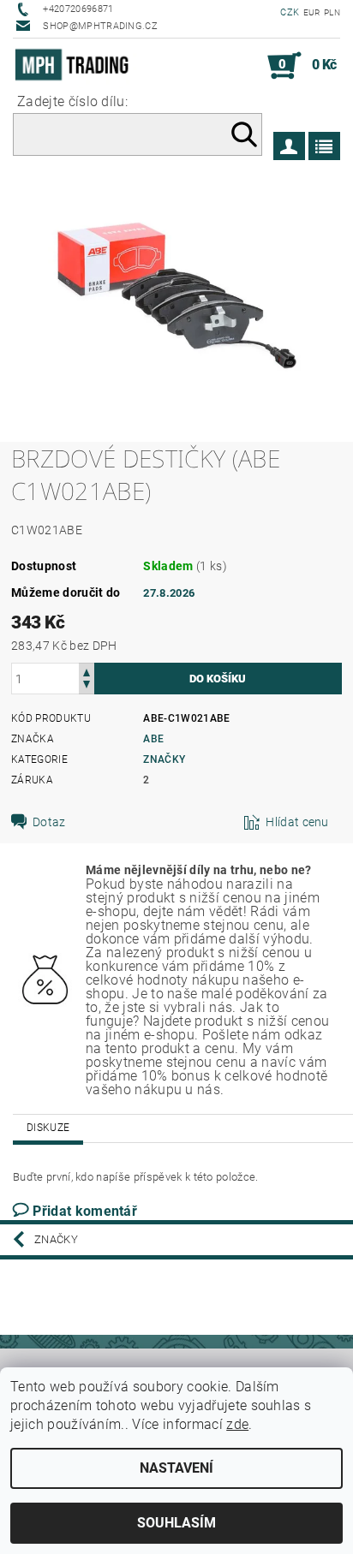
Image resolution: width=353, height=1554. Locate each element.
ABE (153, 739)
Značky (164, 759)
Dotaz (49, 822)
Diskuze (48, 1128)
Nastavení (176, 1468)
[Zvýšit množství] (86, 671)
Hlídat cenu (297, 822)
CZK (289, 12)
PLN (332, 12)
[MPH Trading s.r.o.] (75, 66)
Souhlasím (176, 1523)
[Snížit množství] (86, 686)
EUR (311, 12)
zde (237, 1424)
